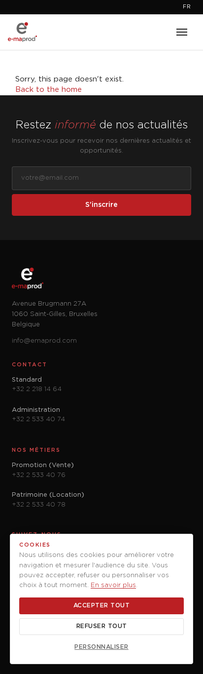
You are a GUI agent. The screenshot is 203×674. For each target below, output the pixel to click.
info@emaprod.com (44, 341)
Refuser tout (101, 626)
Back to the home (48, 89)
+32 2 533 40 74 (38, 419)
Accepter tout (101, 605)
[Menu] (181, 32)
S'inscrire (101, 205)
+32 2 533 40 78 (39, 505)
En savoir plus (113, 585)
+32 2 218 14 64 (37, 389)
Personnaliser (101, 647)
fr (187, 6)
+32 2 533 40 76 (39, 475)
